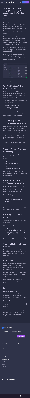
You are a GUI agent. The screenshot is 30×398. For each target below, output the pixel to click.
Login (20, 2)
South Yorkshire (19, 387)
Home (3, 340)
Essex (17, 385)
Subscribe (21, 336)
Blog (3, 351)
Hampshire (4, 389)
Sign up (25, 2)
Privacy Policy (20, 343)
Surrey (17, 389)
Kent (3, 385)
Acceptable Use (20, 345)
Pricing (3, 345)
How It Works (4, 343)
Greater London (5, 382)
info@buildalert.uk (5, 356)
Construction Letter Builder (7, 373)
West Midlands (19, 382)
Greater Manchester (6, 384)
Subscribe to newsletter (7, 333)
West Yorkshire (19, 384)
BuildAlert (6, 186)
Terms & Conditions (21, 340)
